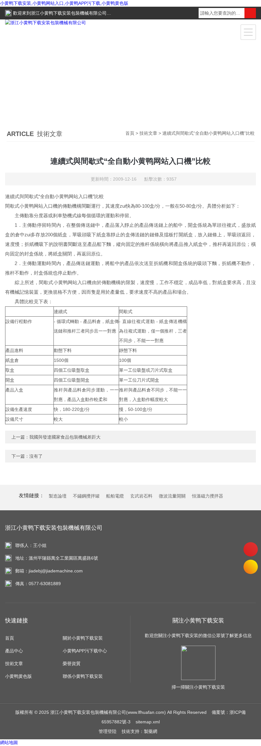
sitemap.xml (148, 721)
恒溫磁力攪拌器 (207, 496)
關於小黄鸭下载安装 (83, 638)
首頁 (129, 133)
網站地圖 (9, 742)
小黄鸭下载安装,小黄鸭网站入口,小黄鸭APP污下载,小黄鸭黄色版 (64, 3)
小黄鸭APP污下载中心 (85, 650)
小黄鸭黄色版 (18, 676)
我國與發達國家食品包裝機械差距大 (65, 437)
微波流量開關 (172, 496)
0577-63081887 (250, 549)
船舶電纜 (115, 496)
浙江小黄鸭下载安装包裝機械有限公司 (69, 13)
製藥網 (150, 731)
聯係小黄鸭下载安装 (83, 676)
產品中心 (14, 650)
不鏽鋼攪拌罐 (86, 496)
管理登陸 (107, 731)
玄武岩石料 (141, 496)
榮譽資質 (72, 663)
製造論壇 (58, 496)
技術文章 (148, 133)
